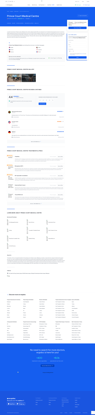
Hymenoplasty (25, 328)
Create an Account (39, 400)
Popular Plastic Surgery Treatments (62, 321)
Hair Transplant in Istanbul (60, 314)
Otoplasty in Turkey (42, 326)
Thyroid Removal (19, 194)
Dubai (8, 314)
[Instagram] (8, 1)
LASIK (73, 310)
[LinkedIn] (12, 1)
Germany (8, 326)
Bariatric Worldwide (43, 299)
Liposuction (58, 332)
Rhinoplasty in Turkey (43, 323)
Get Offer (51, 4)
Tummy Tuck (58, 328)
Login (37, 402)
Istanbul (8, 317)
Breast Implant (58, 334)
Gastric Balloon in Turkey (76, 339)
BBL (56, 326)
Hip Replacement (10, 334)
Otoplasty (17, 156)
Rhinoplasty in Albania (43, 339)
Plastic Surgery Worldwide (28, 299)
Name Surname (70, 40)
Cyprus (24, 317)
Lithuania (41, 314)
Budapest (9, 301)
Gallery (13, 23)
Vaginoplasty (25, 332)
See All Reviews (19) (35, 141)
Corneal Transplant (75, 317)
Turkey (24, 304)
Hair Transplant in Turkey (76, 326)
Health (76, 400)
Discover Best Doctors (47, 365)
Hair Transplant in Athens (60, 304)
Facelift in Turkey (75, 328)
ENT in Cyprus (41, 330)
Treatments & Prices (29, 23)
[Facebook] (6, 1)
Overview (9, 23)
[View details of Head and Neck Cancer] (11, 187)
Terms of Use (82, 53)
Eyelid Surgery (58, 337)
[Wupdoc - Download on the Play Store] (20, 403)
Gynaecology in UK (26, 326)
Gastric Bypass (42, 308)
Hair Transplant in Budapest (61, 317)
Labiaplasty (25, 330)
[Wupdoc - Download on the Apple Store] (11, 403)
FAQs (36, 404)
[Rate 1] (40, 100)
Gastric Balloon (42, 306)
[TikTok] (14, 1)
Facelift (57, 330)
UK (23, 310)
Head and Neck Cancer (20, 185)
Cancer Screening (26, 334)
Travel (76, 402)
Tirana (8, 310)
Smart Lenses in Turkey (76, 332)
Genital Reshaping (26, 337)
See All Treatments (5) (35, 203)
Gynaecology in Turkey (27, 323)
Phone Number (70, 49)
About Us (36, 23)
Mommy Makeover (59, 339)
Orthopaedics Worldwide (12, 321)
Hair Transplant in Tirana (60, 308)
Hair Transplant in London (60, 310)
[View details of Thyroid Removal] (11, 197)
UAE (8, 330)
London (8, 308)
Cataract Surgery (75, 314)
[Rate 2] (43, 100)
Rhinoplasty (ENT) (19, 166)
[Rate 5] (52, 100)
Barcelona (9, 306)
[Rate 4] (49, 100)
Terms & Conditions (77, 412)
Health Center (59, 4)
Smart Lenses (74, 312)
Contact (66, 412)
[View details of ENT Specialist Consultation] (11, 178)
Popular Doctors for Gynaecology (29, 321)
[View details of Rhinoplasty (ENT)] (11, 168)
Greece (24, 314)
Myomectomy (25, 339)
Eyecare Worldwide (75, 299)
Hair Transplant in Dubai (60, 312)
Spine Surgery (9, 339)
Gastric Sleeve (42, 301)
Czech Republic (26, 301)
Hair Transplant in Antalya (60, 301)
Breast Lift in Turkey (75, 334)
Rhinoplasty (58, 323)
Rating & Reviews (20, 23)
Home (29, 4)
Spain (24, 308)
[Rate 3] (46, 100)
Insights (76, 406)
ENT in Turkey (41, 328)
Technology (77, 404)
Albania (24, 306)
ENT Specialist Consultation (21, 175)
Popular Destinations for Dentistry (13, 299)
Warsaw (8, 312)
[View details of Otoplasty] (11, 158)
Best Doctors (34, 4)
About (61, 412)
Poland (24, 312)
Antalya (8, 304)
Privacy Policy (72, 54)
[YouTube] (10, 1)
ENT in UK (41, 334)
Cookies (70, 412)
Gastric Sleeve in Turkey (76, 330)
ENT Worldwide (42, 321)
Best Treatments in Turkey (77, 321)
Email (69, 44)
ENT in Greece (42, 332)
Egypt (40, 317)
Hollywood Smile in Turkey (76, 323)
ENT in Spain (41, 337)
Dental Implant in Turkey (76, 337)
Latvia (40, 312)
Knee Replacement (10, 337)
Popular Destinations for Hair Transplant (63, 299)
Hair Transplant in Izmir (60, 306)
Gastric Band (41, 304)
